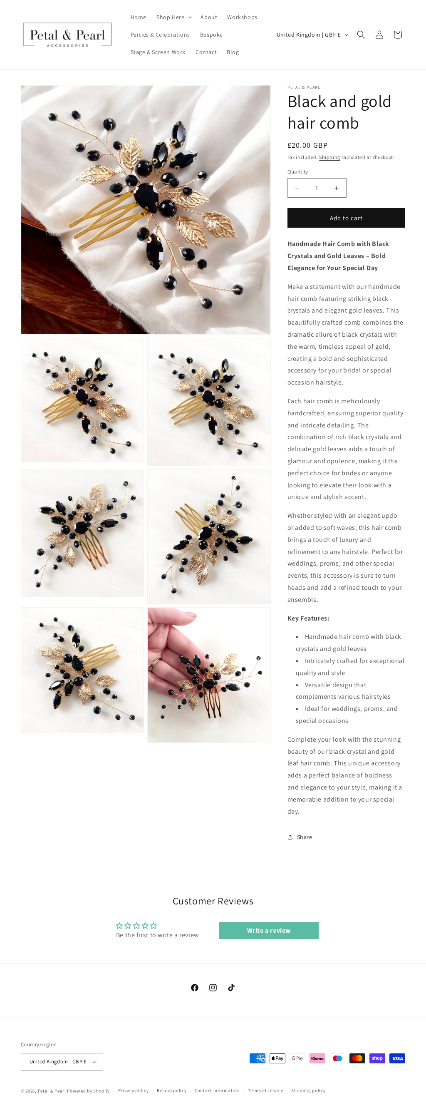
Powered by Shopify (88, 1091)
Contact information (217, 1090)
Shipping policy (308, 1090)
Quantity (297, 171)
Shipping (329, 157)
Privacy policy (133, 1090)
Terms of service (265, 1090)
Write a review (269, 930)
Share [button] (304, 837)
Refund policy (171, 1090)
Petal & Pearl (52, 1091)
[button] (173, 17)
